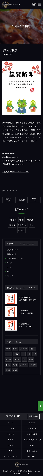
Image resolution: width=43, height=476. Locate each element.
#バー (32, 225)
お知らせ (10, 275)
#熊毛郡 (30, 219)
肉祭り (32, 349)
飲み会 (9, 262)
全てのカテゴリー (13, 250)
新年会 (8, 349)
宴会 (34, 354)
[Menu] (39, 4)
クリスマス (23, 349)
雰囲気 (8, 365)
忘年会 (15, 349)
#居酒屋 (11, 225)
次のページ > (35, 199)
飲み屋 (15, 370)
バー (23, 354)
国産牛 (15, 365)
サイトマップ (32, 456)
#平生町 (12, 219)
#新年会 (21, 230)
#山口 (21, 219)
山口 (24, 359)
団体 (29, 354)
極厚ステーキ (12, 254)
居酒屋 (8, 370)
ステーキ (8, 354)
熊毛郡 (31, 359)
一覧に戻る (21, 200)
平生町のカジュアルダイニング (15, 171)
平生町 (16, 354)
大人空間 (8, 359)
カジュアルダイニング (10, 191)
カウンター (23, 365)
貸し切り (17, 359)
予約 (8, 271)
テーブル (33, 365)
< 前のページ (8, 199)
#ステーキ (22, 225)
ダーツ (9, 267)
